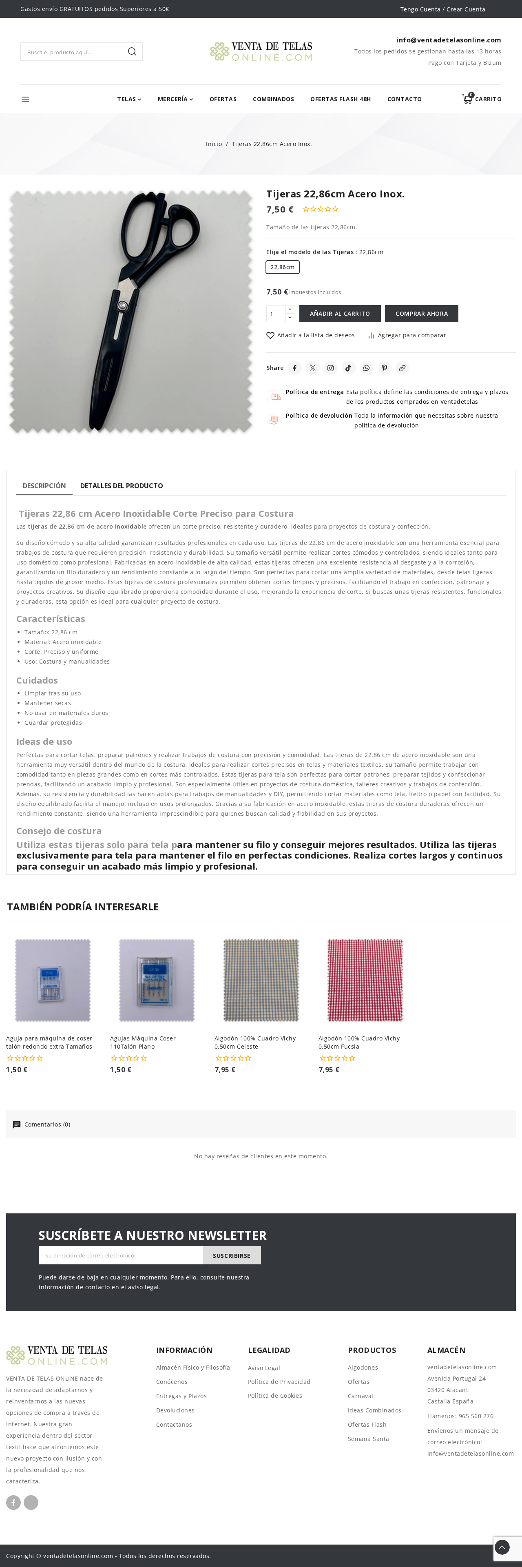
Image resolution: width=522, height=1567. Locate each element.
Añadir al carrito (340, 313)
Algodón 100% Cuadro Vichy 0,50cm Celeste (255, 1042)
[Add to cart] (97, 991)
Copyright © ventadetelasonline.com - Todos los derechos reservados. (108, 1556)
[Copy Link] (402, 368)
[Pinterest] (385, 368)
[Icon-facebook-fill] (13, 1502)
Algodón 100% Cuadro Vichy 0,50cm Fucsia (359, 1042)
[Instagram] (331, 368)
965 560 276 (476, 1416)
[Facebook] (295, 368)
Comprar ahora (422, 313)
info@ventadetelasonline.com (470, 1453)
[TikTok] (349, 368)
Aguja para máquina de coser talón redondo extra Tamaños (49, 1042)
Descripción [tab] (44, 485)
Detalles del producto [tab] (121, 485)
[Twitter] (313, 368)
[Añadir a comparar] (97, 960)
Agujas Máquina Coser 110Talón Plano (143, 1042)
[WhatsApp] (367, 368)
